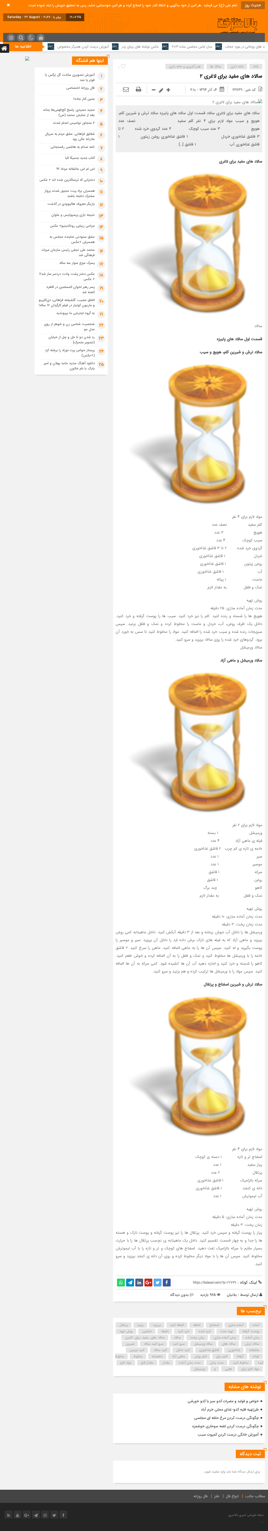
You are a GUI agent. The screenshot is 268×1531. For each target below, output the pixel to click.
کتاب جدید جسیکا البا (80, 158)
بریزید (157, 1325)
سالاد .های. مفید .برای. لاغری (145, 1337)
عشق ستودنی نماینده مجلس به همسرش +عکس (72, 239)
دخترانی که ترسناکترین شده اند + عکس (67, 180)
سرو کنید (179, 1344)
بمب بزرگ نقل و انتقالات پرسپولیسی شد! (60, 46)
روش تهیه (126, 1331)
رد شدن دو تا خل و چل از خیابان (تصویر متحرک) (71, 339)
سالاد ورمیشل (203, 1344)
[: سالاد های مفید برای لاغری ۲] (126, 90)
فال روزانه (200, 1496)
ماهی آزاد (178, 1356)
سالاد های (229, 1344)
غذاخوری (234, 1350)
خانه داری (237, 66)
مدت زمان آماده (190, 1362)
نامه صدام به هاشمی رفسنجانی (73, 147)
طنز (216, 1496)
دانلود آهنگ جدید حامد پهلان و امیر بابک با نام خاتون (69, 366)
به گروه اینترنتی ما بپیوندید (75, 313)
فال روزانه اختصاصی (80, 88)
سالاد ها (215, 66)
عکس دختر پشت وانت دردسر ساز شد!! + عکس (67, 276)
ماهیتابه (157, 1356)
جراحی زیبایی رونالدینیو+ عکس (72, 226)
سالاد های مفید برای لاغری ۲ (231, 76)
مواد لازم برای (250, 1369)
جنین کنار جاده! (84, 99)
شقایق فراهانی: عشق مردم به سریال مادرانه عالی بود (70, 136)
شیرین (130, 1344)
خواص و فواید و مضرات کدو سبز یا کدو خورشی (223, 1401)
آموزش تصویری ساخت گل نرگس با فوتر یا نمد (70, 77)
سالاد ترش (252, 1344)
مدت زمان (217, 1362)
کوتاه (256, 1356)
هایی (228, 1369)
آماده (256, 1325)
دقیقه (165, 1331)
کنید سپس (137, 1350)
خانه (256, 66)
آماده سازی (235, 1325)
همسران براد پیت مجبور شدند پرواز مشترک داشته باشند (69, 193)
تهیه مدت (226, 1331)
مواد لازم (126, 1362)
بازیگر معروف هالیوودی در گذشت (71, 204)
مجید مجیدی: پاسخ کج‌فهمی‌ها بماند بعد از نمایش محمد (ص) (69, 112)
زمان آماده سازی (225, 1337)
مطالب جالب (255, 1496)
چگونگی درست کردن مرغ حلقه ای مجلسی (226, 1418)
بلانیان (232, 1295)
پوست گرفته (250, 1331)
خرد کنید (183, 1331)
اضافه (196, 1325)
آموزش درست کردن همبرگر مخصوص (127, 46)
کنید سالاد (160, 1350)
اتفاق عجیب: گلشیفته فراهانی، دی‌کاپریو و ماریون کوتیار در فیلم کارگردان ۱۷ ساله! (67, 302)
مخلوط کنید (241, 1362)
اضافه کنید (177, 1325)
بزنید (140, 1325)
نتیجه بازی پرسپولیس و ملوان (73, 215)
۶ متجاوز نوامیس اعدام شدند (74, 123)
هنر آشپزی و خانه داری (185, 66)
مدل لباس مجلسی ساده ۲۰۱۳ (236, 46)
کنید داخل (183, 1350)
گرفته (240, 1356)
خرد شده (205, 1331)
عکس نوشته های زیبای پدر (184, 46)
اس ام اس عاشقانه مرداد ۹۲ (75, 169)
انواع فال (232, 1496)
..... (262, 1521)
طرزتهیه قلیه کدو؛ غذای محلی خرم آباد (230, 1409)
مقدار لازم (147, 1362)
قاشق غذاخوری (209, 1350)
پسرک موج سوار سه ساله (77, 263)
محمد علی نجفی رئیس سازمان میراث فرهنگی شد (68, 252)
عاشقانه (254, 1350)
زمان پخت (197, 1337)
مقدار (166, 1362)
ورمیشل (199, 1369)
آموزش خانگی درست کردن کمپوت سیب (228, 1434)
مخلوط (138, 1356)
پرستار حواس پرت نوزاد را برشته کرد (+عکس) (70, 352)
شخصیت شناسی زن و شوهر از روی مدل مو (69, 326)
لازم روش (200, 1356)
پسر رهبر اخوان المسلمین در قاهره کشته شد (70, 289)
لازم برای (221, 1356)
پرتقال (123, 1325)
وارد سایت (218, 1471)
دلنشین (147, 1331)
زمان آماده (252, 1337)
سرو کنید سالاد (154, 1344)
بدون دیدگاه (179, 1295)
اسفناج (214, 1325)
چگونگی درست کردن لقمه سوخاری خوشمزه (225, 1426)
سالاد (177, 1337)
